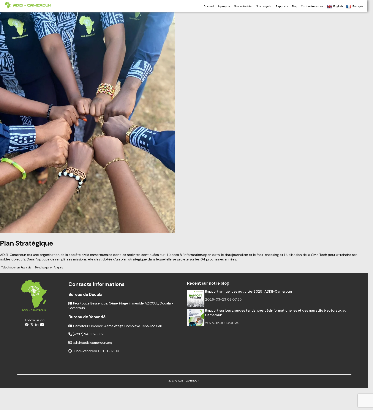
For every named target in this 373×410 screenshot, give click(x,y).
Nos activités (243, 6)
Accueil (209, 6)
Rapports (282, 6)
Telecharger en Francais (16, 267)
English (338, 6)
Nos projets (264, 6)
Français (358, 6)
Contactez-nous (312, 6)
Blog (294, 6)
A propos (224, 6)
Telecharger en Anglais (49, 267)
